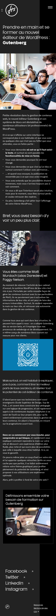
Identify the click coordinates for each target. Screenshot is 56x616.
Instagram (16, 589)
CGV (35, 612)
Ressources (38, 605)
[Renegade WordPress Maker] (12, 10)
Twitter (12, 577)
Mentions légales (41, 608)
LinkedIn (14, 583)
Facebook (16, 571)
